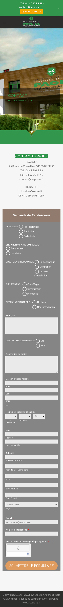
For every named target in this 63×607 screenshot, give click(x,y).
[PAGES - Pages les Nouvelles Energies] (31, 22)
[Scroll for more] (31, 136)
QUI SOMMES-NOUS (31, 11)
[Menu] (5, 22)
